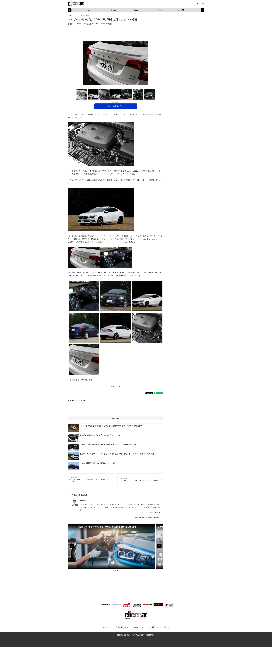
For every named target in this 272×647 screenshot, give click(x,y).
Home (136, 10)
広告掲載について (122, 627)
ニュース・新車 (79, 15)
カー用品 (181, 10)
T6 (76, 400)
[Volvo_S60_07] (84, 257)
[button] (202, 10)
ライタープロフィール (164, 627)
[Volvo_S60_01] (101, 209)
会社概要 (151, 627)
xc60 (69, 400)
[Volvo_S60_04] (101, 144)
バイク (90, 10)
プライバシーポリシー (138, 627)
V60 (84, 400)
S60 (73, 400)
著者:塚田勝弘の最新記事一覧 (147, 517)
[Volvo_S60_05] (116, 257)
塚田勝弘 (109, 24)
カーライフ (159, 10)
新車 (87, 15)
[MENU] (203, 3)
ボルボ (80, 400)
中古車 (113, 10)
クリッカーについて (107, 627)
